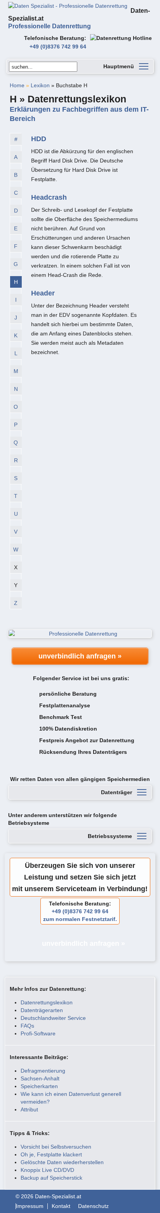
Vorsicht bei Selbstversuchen (56, 1147)
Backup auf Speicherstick (51, 1178)
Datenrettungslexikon (47, 1002)
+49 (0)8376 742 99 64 (58, 46)
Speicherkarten (39, 1086)
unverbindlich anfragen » (80, 656)
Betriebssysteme (110, 836)
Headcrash (49, 197)
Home (17, 85)
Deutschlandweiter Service (53, 1018)
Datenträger (116, 792)
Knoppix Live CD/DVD (47, 1170)
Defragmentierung (43, 1071)
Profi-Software (38, 1033)
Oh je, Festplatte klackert (51, 1154)
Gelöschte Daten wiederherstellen (62, 1162)
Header (43, 293)
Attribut (29, 1109)
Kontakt (61, 1206)
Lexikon (40, 85)
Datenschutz (93, 1206)
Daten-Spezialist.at (79, 18)
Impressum (29, 1206)
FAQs (27, 1026)
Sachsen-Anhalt (40, 1078)
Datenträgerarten (42, 1010)
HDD (38, 139)
